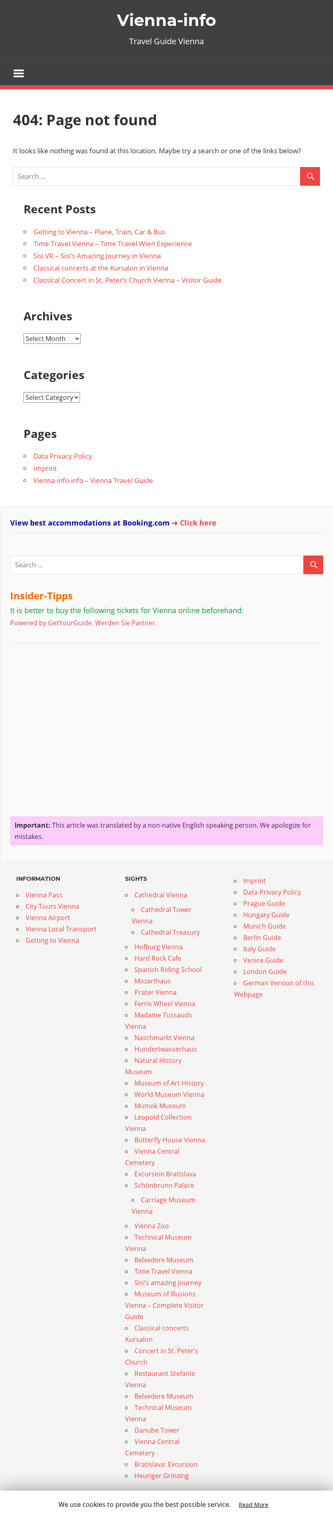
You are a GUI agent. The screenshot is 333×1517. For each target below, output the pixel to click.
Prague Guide (264, 903)
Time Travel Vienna (163, 1271)
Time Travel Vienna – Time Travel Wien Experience (112, 243)
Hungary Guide (266, 914)
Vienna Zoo (151, 1225)
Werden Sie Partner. (126, 622)
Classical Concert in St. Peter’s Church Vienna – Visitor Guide (127, 280)
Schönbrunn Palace (164, 1185)
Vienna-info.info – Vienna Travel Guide (93, 480)
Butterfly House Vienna (169, 1139)
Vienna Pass (44, 894)
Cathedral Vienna (160, 894)
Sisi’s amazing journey (167, 1282)
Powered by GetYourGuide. (51, 622)
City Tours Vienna (52, 906)
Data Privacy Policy (62, 456)
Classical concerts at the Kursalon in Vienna (100, 268)
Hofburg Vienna (158, 946)
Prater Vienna (155, 992)
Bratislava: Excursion (166, 1464)
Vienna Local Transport (61, 929)
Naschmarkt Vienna (164, 1037)
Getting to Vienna (52, 940)
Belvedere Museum (163, 1259)
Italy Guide (259, 948)
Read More (253, 1504)
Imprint (45, 468)
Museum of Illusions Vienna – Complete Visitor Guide (164, 1305)
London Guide (265, 971)
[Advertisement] (61, 726)
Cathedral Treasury (170, 932)
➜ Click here (194, 523)
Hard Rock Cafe (157, 958)
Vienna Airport (48, 917)
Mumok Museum (160, 1105)
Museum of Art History (169, 1083)
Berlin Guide (262, 937)
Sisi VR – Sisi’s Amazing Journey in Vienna (97, 255)
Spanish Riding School (168, 969)
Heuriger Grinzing (161, 1475)
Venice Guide (263, 960)
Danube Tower (156, 1430)
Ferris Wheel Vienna (164, 1003)
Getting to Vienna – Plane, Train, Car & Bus (99, 231)
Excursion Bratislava (165, 1173)
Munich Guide (264, 926)
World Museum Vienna (169, 1094)
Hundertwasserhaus (165, 1049)
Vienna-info (166, 20)
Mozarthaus (152, 980)
